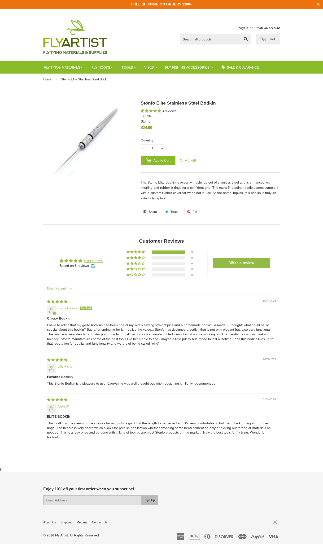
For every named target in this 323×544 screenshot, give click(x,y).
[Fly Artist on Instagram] (275, 523)
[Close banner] (318, 4)
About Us (49, 522)
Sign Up (149, 500)
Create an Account (267, 28)
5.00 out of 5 (93, 261)
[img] (57, 301)
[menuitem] (63, 67)
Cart (271, 39)
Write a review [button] (241, 263)
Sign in (243, 28)
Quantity (147, 140)
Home (47, 79)
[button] (151, 111)
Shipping (66, 522)
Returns (82, 522)
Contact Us (99, 522)
